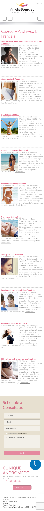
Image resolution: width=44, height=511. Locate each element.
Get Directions (22, 487)
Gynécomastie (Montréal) (11, 217)
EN (37, 3)
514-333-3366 (12, 481)
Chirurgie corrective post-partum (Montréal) (18, 359)
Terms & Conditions (9, 505)
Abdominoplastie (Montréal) (12, 79)
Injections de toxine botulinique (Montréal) (18, 290)
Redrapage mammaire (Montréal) (14, 323)
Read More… (19, 67)
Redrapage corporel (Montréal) (13, 184)
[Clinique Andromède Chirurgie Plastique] (22, 8)
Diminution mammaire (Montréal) (14, 150)
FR (41, 3)
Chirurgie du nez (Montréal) (12, 255)
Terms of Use (22, 434)
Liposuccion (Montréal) (10, 115)
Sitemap (5, 503)
